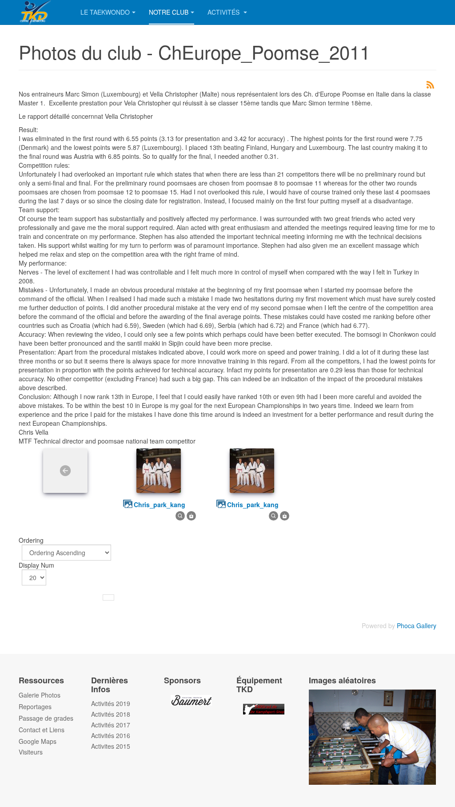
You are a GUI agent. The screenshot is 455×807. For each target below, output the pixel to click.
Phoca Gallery (416, 625)
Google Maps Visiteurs (37, 746)
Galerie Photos (39, 694)
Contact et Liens (41, 729)
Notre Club (168, 12)
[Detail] (180, 514)
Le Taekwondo (105, 12)
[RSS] (430, 83)
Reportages (35, 706)
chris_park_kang (159, 504)
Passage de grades (46, 718)
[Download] (191, 514)
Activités (224, 12)
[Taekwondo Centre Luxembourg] (43, 12)
